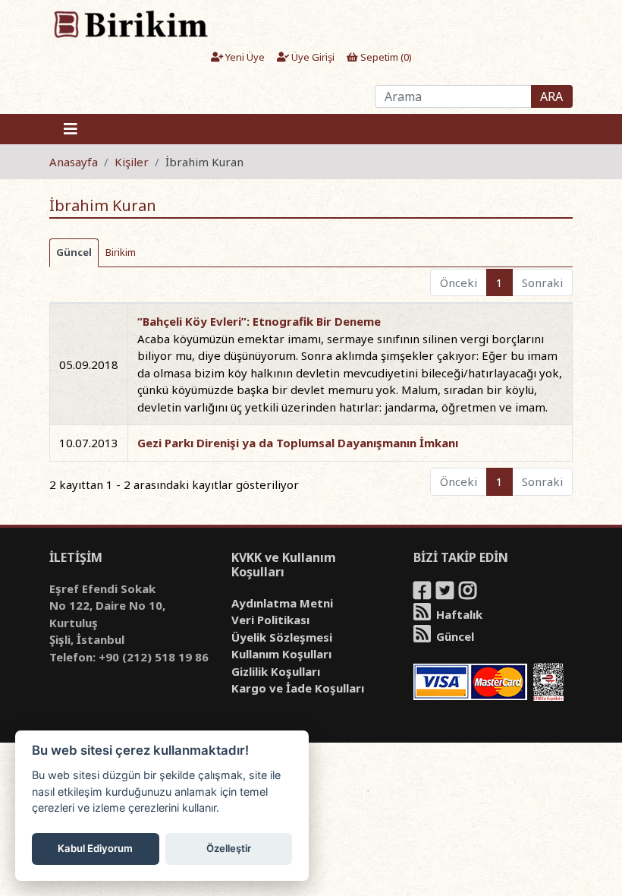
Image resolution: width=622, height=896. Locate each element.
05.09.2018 (88, 364)
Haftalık (457, 614)
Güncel (453, 636)
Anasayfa (73, 161)
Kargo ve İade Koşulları (297, 688)
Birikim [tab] (120, 252)
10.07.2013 (88, 442)
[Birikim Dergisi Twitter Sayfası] (446, 593)
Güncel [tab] (74, 252)
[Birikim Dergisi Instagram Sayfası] (469, 593)
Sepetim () (385, 57)
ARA (551, 96)
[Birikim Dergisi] (130, 23)
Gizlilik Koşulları (275, 671)
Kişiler (132, 161)
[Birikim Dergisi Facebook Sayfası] (423, 593)
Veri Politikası (270, 619)
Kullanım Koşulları (281, 653)
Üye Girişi (312, 57)
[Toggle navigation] (70, 129)
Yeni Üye (244, 57)
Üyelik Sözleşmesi (281, 637)
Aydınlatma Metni (282, 602)
